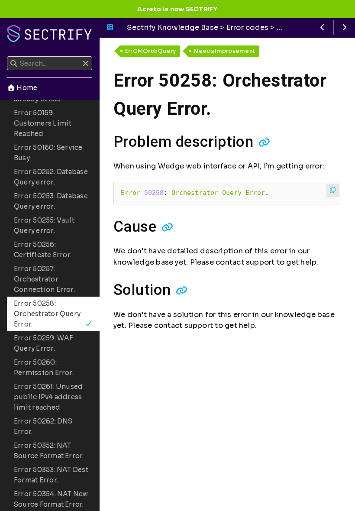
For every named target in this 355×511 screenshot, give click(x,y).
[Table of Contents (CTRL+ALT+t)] (110, 27)
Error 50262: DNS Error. (43, 426)
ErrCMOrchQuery (150, 51)
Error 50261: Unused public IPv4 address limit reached (48, 396)
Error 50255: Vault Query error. (44, 225)
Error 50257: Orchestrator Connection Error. (44, 279)
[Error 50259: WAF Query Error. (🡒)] (344, 27)
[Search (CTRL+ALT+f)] (14, 63)
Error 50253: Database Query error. (51, 201)
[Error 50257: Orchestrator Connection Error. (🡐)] (323, 27)
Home (26, 88)
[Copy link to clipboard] (264, 142)
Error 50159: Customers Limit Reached (42, 123)
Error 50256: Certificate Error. (42, 249)
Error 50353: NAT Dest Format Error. (51, 475)
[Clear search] (85, 63)
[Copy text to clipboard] (333, 190)
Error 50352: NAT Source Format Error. (49, 450)
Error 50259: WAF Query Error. (43, 343)
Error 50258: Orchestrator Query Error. (47, 313)
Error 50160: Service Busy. (48, 152)
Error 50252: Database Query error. (51, 177)
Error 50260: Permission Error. (44, 367)
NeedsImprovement (224, 51)
